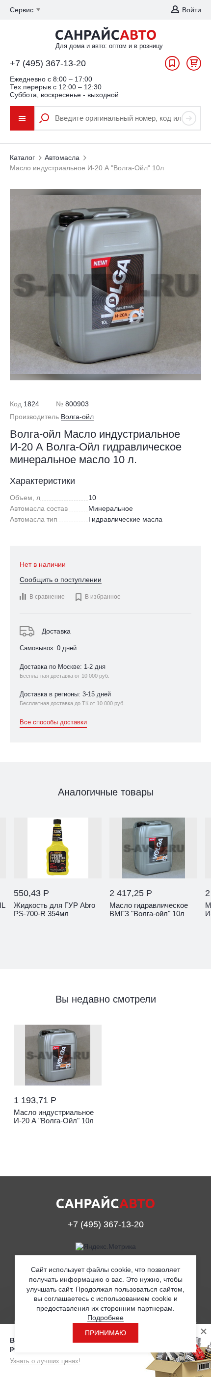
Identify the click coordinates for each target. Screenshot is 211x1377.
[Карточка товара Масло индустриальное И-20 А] (58, 1055)
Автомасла (62, 157)
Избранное (172, 65)
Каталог (22, 157)
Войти (191, 10)
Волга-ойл (77, 417)
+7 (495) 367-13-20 (48, 63)
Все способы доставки (53, 722)
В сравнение (47, 596)
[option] (58, 879)
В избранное (98, 597)
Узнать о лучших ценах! (45, 1361)
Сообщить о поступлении (61, 579)
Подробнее (105, 1318)
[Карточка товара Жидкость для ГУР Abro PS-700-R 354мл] (58, 848)
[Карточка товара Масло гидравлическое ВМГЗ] (153, 848)
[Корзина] (193, 65)
